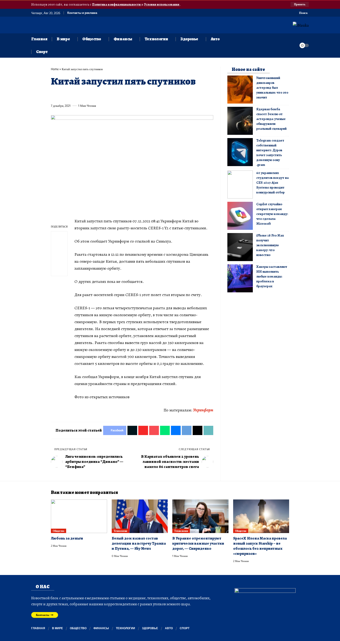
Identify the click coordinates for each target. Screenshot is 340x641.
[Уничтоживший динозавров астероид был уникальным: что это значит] (240, 90)
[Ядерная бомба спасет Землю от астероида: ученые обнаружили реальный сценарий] (240, 121)
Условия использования (162, 4)
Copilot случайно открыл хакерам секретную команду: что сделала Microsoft (272, 214)
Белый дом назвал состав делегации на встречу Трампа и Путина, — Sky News (139, 543)
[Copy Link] (148, 95)
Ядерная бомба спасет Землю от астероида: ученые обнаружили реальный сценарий (271, 119)
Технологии (120, 531)
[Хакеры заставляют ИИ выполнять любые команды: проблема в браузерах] (240, 278)
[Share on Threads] (139, 95)
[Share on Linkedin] (97, 95)
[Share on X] (62, 95)
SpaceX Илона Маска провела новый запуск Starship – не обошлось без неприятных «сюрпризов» (260, 546)
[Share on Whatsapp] (88, 95)
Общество (58, 531)
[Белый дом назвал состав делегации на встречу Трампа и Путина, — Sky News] (140, 516)
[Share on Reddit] (114, 95)
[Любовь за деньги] (79, 516)
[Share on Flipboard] (71, 95)
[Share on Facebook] (54, 95)
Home (55, 69)
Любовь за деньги (67, 538)
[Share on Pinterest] (80, 95)
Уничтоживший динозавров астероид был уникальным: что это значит (272, 88)
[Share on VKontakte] (122, 95)
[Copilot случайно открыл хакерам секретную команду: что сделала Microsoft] (240, 216)
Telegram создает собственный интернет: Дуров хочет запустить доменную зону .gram (270, 152)
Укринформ (203, 410)
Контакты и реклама (82, 12)
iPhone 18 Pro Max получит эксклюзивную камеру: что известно (270, 245)
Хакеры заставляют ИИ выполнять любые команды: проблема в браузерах (271, 276)
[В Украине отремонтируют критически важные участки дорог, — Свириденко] (200, 516)
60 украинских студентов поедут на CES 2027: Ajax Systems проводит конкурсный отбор (272, 183)
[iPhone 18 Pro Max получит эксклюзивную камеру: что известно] (240, 247)
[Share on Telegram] (131, 95)
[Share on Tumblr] (105, 95)
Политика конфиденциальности (116, 4)
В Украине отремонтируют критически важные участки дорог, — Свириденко (198, 543)
